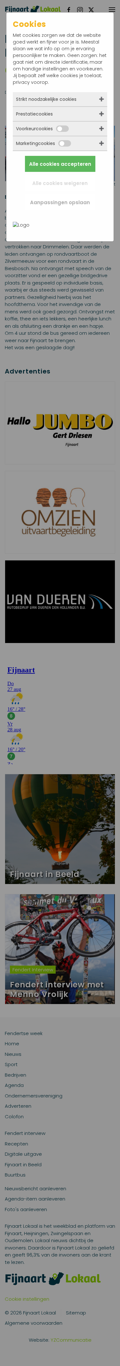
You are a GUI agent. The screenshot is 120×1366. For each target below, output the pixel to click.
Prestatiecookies (34, 114)
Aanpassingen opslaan (60, 202)
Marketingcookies (35, 143)
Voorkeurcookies (34, 128)
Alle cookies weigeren (60, 183)
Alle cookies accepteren (60, 164)
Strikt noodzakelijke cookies (46, 99)
